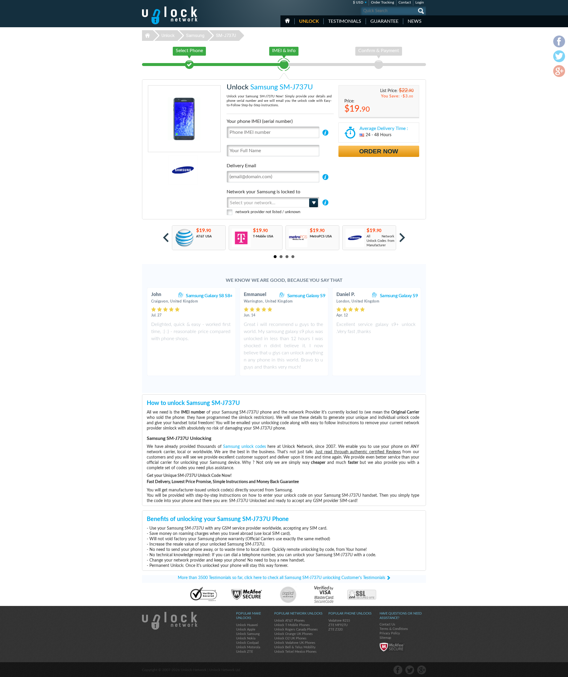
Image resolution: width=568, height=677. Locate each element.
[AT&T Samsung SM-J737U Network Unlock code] (184, 238)
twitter (409, 669)
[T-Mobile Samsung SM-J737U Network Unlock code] (241, 238)
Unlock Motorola (248, 647)
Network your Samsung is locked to (263, 191)
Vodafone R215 (339, 620)
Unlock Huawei (247, 625)
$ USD (358, 2)
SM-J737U (226, 35)
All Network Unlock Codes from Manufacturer (380, 241)
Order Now (378, 151)
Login (419, 2)
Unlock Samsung (248, 634)
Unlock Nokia (245, 638)
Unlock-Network (169, 15)
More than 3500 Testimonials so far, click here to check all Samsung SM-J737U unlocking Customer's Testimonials (281, 578)
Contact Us (387, 624)
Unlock (309, 21)
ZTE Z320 (335, 629)
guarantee (384, 21)
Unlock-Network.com (169, 621)
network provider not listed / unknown (267, 212)
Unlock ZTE (244, 651)
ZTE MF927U (338, 625)
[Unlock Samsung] (162, 170)
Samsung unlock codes (244, 447)
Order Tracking (382, 2)
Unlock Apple (245, 629)
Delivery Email (241, 165)
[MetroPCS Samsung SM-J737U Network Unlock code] (298, 238)
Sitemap (385, 637)
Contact (404, 2)
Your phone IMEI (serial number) (260, 121)
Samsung (195, 35)
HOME (287, 20)
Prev (166, 237)
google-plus (421, 669)
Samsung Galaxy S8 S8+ (209, 295)
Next (402, 237)
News (415, 21)
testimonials (344, 21)
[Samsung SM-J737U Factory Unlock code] (355, 238)
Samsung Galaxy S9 (306, 295)
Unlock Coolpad (247, 642)
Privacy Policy (390, 633)
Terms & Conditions (394, 629)
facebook (397, 669)
